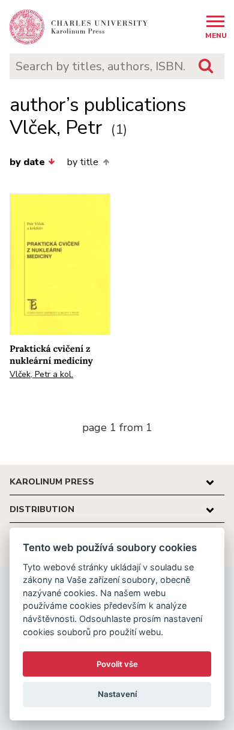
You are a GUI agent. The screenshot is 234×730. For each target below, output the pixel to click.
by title (82, 162)
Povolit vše (117, 664)
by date (27, 162)
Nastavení (117, 694)
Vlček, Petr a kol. (41, 374)
